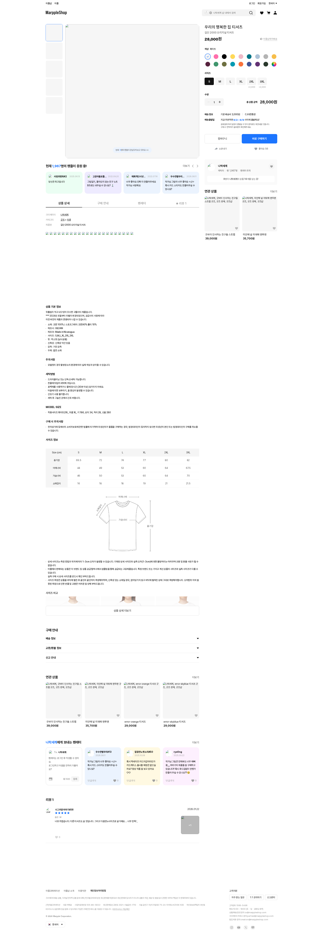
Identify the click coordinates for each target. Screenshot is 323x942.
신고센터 (271, 897)
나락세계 (64, 214)
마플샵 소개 (69, 890)
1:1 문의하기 (255, 897)
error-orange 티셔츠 (135, 721)
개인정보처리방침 (98, 890)
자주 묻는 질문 (237, 897)
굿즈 (63, 219)
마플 (57, 3)
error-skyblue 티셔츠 (175, 721)
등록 (75, 779)
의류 (69, 219)
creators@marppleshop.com (254, 919)
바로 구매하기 (259, 138)
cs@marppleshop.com (255, 912)
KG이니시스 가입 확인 (121, 909)
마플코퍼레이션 (53, 890)
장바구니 (222, 138)
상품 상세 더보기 (122, 610)
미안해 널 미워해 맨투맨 (97, 721)
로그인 (252, 3)
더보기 (186, 166)
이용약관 (82, 890)
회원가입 (261, 3)
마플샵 (49, 3)
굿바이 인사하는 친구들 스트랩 (61, 721)
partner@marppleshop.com (260, 916)
